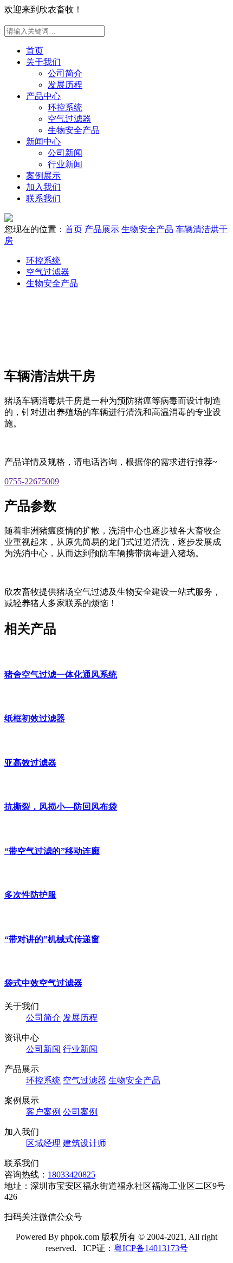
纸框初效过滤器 (34, 718)
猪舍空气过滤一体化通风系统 (60, 674)
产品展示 (102, 229)
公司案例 (80, 1111)
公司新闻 (65, 152)
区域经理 (43, 1143)
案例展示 (43, 175)
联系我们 (43, 198)
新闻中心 (43, 141)
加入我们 (43, 187)
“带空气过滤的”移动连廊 (52, 851)
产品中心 (43, 96)
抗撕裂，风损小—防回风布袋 (60, 806)
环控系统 (65, 107)
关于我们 (43, 62)
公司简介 (65, 73)
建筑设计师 (84, 1143)
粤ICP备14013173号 (151, 1248)
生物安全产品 (74, 130)
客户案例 (43, 1111)
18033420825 (71, 1174)
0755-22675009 (31, 481)
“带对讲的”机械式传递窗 (52, 939)
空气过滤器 (69, 118)
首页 (34, 50)
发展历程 (65, 84)
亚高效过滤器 (30, 762)
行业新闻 (65, 164)
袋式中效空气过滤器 (43, 983)
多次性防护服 (30, 894)
